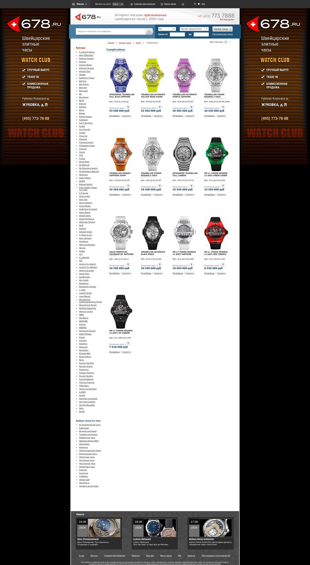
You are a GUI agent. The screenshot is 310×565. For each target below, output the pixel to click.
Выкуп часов (170, 4)
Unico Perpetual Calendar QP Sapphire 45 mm (121, 254)
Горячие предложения (144, 4)
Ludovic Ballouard (142, 539)
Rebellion (83, 344)
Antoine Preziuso (86, 68)
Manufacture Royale (88, 305)
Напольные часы (87, 457)
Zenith (82, 411)
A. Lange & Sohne (87, 52)
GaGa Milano (84, 212)
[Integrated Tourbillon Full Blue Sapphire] (121, 92)
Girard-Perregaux (86, 219)
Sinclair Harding (86, 376)
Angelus (82, 62)
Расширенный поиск (222, 34)
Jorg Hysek (83, 280)
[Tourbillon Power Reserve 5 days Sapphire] (153, 170)
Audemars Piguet (86, 78)
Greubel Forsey (85, 232)
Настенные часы (86, 460)
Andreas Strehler (86, 58)
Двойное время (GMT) (89, 441)
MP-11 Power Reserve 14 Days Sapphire (184, 253)
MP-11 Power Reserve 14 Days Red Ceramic (215, 253)
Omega (82, 324)
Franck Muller (85, 206)
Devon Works (85, 178)
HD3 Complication (87, 245)
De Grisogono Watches (89, 171)
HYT (81, 254)
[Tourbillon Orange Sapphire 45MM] (121, 170)
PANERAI (83, 328)
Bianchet (83, 87)
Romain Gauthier (86, 363)
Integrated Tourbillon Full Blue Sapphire (121, 95)
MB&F (81, 315)
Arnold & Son (84, 71)
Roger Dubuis (85, 357)
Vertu (81, 408)
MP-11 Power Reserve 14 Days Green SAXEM (215, 174)
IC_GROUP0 (84, 258)
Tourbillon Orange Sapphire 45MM (119, 174)
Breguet (82, 104)
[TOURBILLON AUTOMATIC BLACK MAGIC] (153, 249)
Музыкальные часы (88, 454)
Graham (82, 228)
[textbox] (111, 31)
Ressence (83, 347)
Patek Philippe (85, 334)
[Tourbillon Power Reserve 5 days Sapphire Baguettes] (216, 92)
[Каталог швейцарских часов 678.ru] (88, 24)
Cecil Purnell (84, 129)
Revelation (83, 350)
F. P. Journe (83, 193)
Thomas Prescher (87, 382)
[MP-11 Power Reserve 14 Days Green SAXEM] (216, 170)
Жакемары (84, 444)
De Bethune (84, 165)
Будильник (84, 428)
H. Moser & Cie (85, 235)
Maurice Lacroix (86, 311)
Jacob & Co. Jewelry (87, 264)
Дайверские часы (87, 438)
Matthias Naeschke (87, 308)
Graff (81, 225)
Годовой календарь (88, 434)
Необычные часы (87, 467)
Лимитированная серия (90, 450)
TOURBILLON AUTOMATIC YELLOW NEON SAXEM (153, 95)
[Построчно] (230, 42)
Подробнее (114, 116)
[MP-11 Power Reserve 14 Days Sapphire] (185, 249)
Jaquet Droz (84, 274)
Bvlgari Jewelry (85, 117)
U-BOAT (82, 392)
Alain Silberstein (86, 55)
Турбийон (83, 476)
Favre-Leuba (84, 196)
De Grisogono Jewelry (88, 168)
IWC (81, 261)
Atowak (82, 75)
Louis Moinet (84, 296)
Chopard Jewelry (86, 142)
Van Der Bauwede (87, 405)
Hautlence (83, 241)
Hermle (82, 248)
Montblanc (83, 318)
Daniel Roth (84, 162)
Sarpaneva (84, 369)
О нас (81, 556)
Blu (80, 94)
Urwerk (82, 395)
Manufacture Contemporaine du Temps (90, 300)
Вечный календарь (88, 431)
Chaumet (83, 136)
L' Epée (82, 290)
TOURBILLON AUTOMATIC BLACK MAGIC (153, 253)
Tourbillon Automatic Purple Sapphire (185, 95)
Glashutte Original (87, 222)
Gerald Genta (85, 216)
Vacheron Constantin (88, 399)
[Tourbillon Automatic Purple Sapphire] (185, 92)
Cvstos (82, 158)
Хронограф (84, 480)
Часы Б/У (150, 556)
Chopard (83, 139)
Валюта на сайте (103, 4)
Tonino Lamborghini (88, 389)
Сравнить (126, 116)
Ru (195, 4)
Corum (82, 152)
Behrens (82, 81)
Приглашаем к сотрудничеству (216, 556)
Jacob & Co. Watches (88, 267)
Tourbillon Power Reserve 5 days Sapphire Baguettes (215, 96)
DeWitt (82, 181)
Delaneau (83, 175)
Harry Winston (85, 238)
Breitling (82, 107)
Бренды (94, 556)
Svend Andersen (86, 379)
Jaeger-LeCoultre (86, 270)
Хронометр (84, 483)
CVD (81, 155)
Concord (83, 149)
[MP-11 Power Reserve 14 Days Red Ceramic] (216, 249)
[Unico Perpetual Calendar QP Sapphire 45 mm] (121, 249)
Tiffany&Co (84, 386)
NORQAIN (83, 321)
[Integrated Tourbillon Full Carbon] (184, 170)
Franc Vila (83, 199)
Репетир (83, 470)
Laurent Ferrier (85, 293)
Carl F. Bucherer (86, 123)
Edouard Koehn (86, 184)
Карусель (83, 447)
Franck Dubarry (85, 203)
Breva (81, 110)
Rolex (81, 360)
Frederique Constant (88, 209)
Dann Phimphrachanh (88, 539)
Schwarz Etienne (86, 373)
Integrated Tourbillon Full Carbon (185, 174)
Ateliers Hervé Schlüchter (201, 539)
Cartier (82, 126)
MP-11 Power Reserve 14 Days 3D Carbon (121, 332)
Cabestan (83, 120)
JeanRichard (84, 277)
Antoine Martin (85, 65)
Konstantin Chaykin (87, 287)
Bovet (81, 100)
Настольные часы (87, 463)
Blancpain (83, 91)
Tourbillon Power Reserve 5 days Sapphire (151, 175)
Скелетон (83, 473)
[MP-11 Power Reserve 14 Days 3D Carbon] (121, 328)
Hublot (82, 251)
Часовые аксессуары (88, 486)
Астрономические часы (90, 425)
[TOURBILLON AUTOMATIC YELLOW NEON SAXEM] (153, 92)
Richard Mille (84, 353)
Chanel (82, 133)
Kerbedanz (83, 283)
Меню (80, 4)
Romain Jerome (86, 366)
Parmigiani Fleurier (87, 331)
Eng (203, 4)
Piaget (82, 337)
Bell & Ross (84, 84)
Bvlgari (82, 113)
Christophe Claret (87, 146)
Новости (80, 514)
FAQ (179, 556)
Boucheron (84, 97)
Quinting (83, 340)
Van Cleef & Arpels (87, 402)
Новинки (136, 556)
